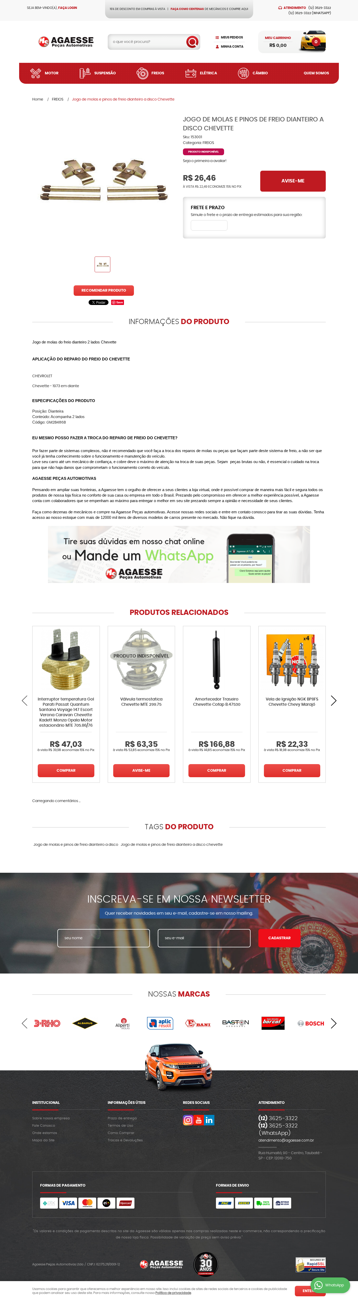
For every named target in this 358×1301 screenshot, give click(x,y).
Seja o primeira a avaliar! (204, 161)
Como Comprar (121, 1133)
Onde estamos (44, 1133)
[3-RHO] (47, 1023)
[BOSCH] (311, 1023)
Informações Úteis (126, 1103)
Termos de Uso (120, 1125)
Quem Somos (316, 73)
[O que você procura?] (192, 41)
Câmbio (260, 73)
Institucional (46, 1103)
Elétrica (208, 73)
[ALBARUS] (85, 1023)
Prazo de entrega (122, 1118)
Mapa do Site (43, 1140)
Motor (51, 73)
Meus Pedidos (232, 37)
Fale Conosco (43, 1125)
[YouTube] (198, 1120)
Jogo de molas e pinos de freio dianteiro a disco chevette (172, 845)
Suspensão (105, 73)
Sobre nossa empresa (51, 1118)
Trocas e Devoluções (125, 1140)
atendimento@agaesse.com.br (286, 1140)
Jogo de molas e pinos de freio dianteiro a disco (76, 845)
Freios (157, 73)
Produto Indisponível (141, 659)
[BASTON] (236, 1023)
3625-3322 (319, 7)
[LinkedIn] (209, 1120)
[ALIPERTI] (123, 1023)
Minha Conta (232, 46)
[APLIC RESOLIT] (160, 1023)
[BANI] (198, 1023)
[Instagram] (188, 1120)
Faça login (67, 7)
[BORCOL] (273, 1023)
